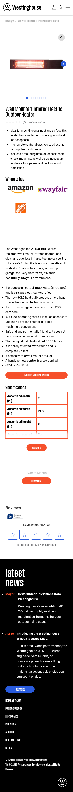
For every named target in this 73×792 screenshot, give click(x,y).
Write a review (37, 122)
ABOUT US (10, 732)
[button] (61, 7)
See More (20, 689)
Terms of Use (10, 759)
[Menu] (67, 7)
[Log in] (54, 7)
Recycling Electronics (38, 759)
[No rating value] (14, 122)
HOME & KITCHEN (13, 701)
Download (36, 481)
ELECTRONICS (11, 716)
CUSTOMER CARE (13, 740)
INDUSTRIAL (11, 724)
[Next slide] (63, 64)
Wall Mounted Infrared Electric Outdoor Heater (35, 21)
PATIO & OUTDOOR (13, 708)
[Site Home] (22, 7)
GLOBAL (9, 748)
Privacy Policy (22, 759)
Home (8, 21)
